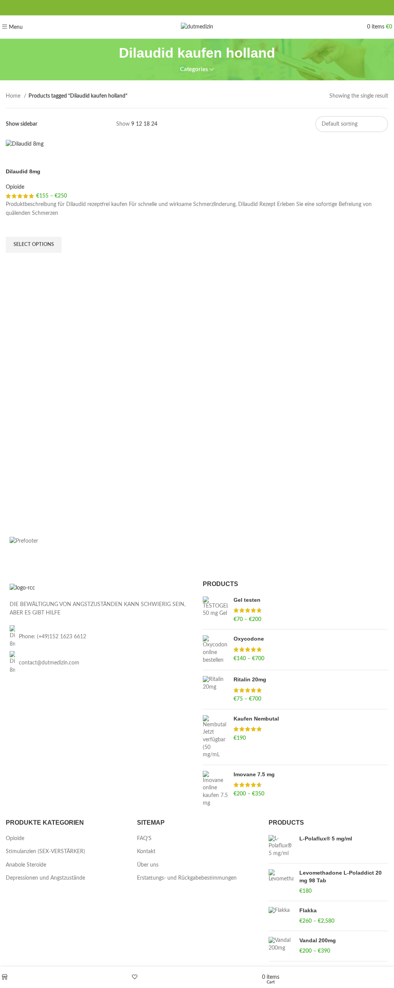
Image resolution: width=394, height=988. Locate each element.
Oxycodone (249, 639)
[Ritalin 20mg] (215, 689)
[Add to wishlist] (15, 227)
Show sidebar (21, 124)
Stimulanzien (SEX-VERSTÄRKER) (45, 851)
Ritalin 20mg (250, 679)
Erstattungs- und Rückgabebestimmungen (187, 878)
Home (14, 96)
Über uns (148, 865)
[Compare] (15, 158)
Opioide (15, 187)
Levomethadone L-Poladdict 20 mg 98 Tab (340, 876)
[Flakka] (281, 916)
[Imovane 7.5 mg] (215, 789)
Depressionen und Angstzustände (45, 878)
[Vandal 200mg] (281, 946)
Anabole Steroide (26, 865)
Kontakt (146, 851)
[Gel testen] (215, 610)
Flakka (308, 910)
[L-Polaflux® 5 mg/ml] (281, 846)
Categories (194, 69)
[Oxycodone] (215, 649)
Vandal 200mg (317, 940)
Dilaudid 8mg (23, 171)
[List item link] (98, 637)
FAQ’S (144, 838)
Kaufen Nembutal (256, 719)
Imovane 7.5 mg (254, 774)
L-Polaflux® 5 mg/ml (325, 838)
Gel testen (247, 600)
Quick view (15, 262)
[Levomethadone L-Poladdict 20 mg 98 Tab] (281, 882)
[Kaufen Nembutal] (215, 737)
